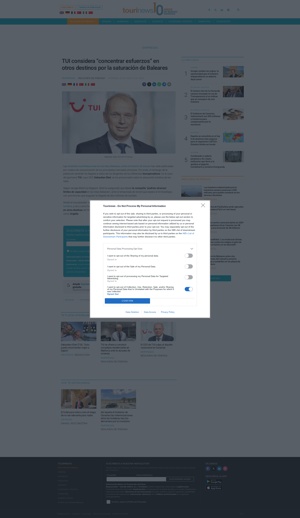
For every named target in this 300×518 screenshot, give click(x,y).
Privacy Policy (168, 312)
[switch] (189, 256)
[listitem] (150, 248)
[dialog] (150, 259)
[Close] (204, 206)
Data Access (150, 312)
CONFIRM (127, 301)
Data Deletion (132, 312)
